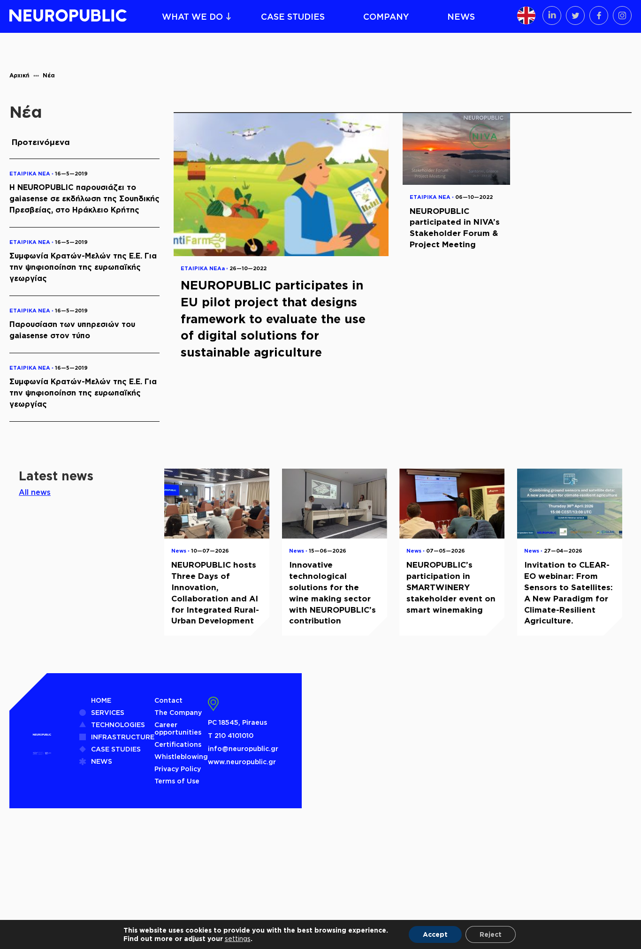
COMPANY (386, 16)
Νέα (49, 75)
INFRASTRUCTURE (122, 736)
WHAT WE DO (192, 16)
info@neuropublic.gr (243, 748)
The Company (178, 712)
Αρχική (19, 75)
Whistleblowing (181, 756)
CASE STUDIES (293, 16)
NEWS (461, 16)
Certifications (177, 744)
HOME (101, 700)
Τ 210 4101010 (230, 735)
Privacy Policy (177, 768)
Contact (168, 700)
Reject (491, 934)
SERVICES (107, 712)
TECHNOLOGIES (118, 724)
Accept (435, 934)
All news (35, 492)
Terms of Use (176, 780)
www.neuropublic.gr (242, 761)
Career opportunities (177, 728)
